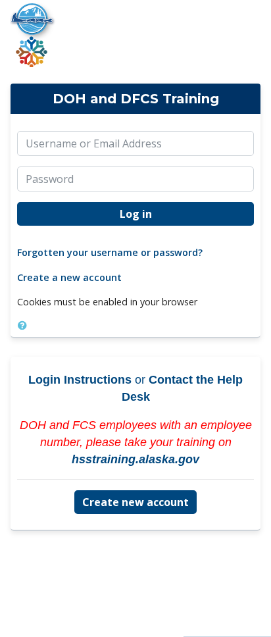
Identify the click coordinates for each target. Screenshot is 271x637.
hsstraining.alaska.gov (135, 459)
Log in (136, 214)
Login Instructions (80, 379)
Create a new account (69, 277)
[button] (25, 325)
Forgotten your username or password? (110, 252)
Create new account (135, 502)
